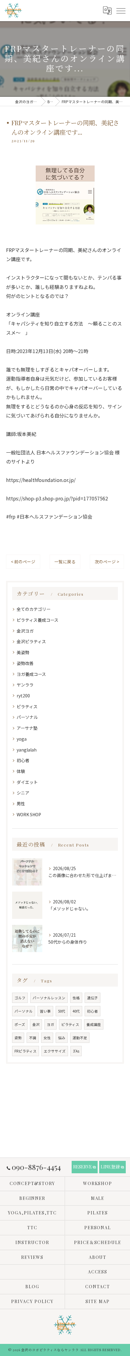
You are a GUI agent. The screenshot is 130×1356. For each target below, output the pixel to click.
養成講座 (93, 1024)
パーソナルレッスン (49, 997)
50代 (61, 1011)
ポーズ (20, 1024)
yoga (22, 739)
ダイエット (27, 782)
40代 (76, 1011)
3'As (76, 1051)
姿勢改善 (25, 663)
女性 (47, 1037)
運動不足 (80, 1037)
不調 (32, 1037)
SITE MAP (98, 1301)
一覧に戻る (65, 561)
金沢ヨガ (25, 631)
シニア (23, 793)
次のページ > (107, 561)
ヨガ (50, 1024)
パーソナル (27, 717)
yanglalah (27, 750)
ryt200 (23, 696)
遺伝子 (92, 997)
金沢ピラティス (31, 641)
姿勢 (18, 1037)
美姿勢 (23, 652)
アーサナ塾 (27, 728)
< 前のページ (23, 561)
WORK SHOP (29, 814)
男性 (21, 804)
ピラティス (27, 706)
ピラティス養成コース (37, 620)
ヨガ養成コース (31, 674)
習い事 (45, 1011)
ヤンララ (25, 685)
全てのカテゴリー (33, 609)
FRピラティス (26, 1051)
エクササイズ (55, 1051)
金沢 (36, 1024)
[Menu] (121, 10)
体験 (21, 771)
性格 (76, 997)
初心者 (23, 760)
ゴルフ (20, 997)
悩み (61, 1037)
